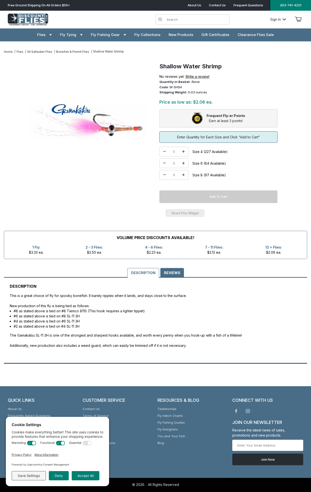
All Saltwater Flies (39, 52)
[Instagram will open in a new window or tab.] (248, 411)
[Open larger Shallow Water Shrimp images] (88, 121)
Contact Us (217, 5)
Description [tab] (143, 273)
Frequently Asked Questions (29, 416)
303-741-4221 (290, 5)
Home (8, 52)
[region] (13, 119)
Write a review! (197, 76)
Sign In (275, 19)
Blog (160, 443)
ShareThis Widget (185, 213)
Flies (20, 52)
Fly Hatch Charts (170, 416)
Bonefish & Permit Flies (72, 52)
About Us (194, 5)
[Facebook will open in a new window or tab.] (236, 411)
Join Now (268, 459)
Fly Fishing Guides (171, 422)
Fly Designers (167, 429)
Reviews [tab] (172, 273)
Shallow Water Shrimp (108, 51)
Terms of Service (96, 416)
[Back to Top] (296, 462)
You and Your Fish (171, 436)
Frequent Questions (248, 5)
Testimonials (166, 409)
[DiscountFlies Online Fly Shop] (28, 19)
